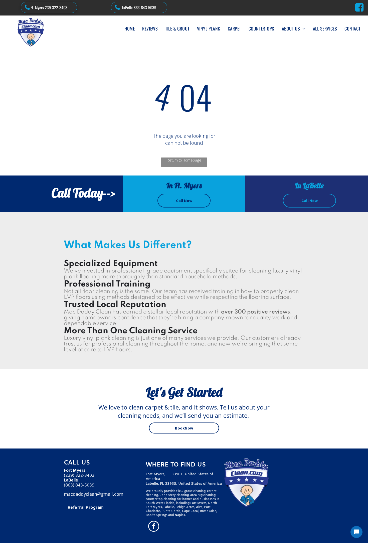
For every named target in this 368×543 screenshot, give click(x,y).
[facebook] (153, 527)
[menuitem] (129, 28)
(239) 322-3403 (79, 475)
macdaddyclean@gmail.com (93, 494)
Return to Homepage (184, 160)
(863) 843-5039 (79, 485)
